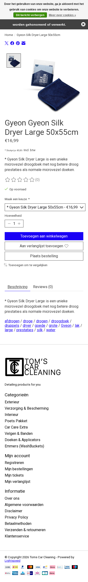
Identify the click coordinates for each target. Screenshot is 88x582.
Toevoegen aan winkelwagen (44, 236)
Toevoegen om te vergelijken (27, 265)
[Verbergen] (83, 24)
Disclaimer (13, 511)
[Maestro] (75, 567)
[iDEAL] (15, 567)
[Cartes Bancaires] (45, 573)
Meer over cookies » (62, 15)
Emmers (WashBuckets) (24, 446)
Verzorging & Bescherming (27, 408)
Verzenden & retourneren (25, 530)
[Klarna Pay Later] (52, 573)
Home (9, 35)
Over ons (12, 498)
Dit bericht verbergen (30, 15)
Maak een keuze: (17, 199)
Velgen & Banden (19, 433)
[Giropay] (30, 573)
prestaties (24, 330)
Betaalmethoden (18, 523)
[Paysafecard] (60, 567)
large (9, 330)
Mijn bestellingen (19, 469)
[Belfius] (8, 573)
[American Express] (15, 573)
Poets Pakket (16, 421)
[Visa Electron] (67, 567)
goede (40, 325)
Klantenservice (17, 536)
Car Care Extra (16, 427)
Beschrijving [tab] (17, 287)
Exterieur (12, 402)
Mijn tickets (14, 475)
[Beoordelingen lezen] (20, 180)
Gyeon (66, 325)
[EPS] (37, 573)
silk (40, 330)
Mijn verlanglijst (17, 481)
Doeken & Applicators (22, 440)
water (50, 330)
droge (28, 321)
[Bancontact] (45, 567)
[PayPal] (23, 567)
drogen (42, 321)
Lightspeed (12, 560)
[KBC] (23, 573)
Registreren (14, 462)
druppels (12, 325)
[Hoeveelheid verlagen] (9, 224)
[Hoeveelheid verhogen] (19, 224)
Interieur (11, 414)
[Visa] (38, 567)
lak (77, 325)
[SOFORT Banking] (52, 567)
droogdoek (60, 321)
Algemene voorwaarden (24, 504)
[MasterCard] (30, 567)
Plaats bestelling (44, 256)
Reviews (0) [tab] (43, 287)
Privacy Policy (16, 517)
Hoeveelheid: (13, 215)
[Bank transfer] (8, 567)
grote (53, 325)
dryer (27, 325)
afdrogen (12, 321)
